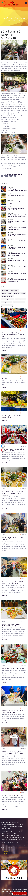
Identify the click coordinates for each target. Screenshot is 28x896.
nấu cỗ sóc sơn (5, 290)
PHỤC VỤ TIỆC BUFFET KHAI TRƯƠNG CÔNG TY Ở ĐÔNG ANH (16, 254)
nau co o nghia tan (9, 174)
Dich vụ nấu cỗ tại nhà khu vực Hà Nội (16, 273)
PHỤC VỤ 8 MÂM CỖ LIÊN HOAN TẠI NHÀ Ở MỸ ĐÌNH (16, 248)
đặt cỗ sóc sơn (14, 290)
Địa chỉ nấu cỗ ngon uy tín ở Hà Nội (16, 241)
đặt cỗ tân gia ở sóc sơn (7, 296)
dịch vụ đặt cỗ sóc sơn (19, 302)
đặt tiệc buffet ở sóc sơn (19, 293)
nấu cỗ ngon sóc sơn (6, 293)
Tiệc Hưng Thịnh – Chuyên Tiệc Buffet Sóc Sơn (16, 202)
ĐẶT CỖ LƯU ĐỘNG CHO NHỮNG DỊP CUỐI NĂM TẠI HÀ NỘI (16, 228)
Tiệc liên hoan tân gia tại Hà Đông (16, 195)
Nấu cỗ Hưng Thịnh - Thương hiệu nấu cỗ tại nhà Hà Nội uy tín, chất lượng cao (17, 215)
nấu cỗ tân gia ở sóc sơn (7, 299)
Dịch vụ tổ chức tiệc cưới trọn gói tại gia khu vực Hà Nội (16, 209)
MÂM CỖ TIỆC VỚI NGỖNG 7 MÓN (15, 260)
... (5, 384)
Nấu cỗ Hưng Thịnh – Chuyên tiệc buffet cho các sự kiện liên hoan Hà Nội (17, 189)
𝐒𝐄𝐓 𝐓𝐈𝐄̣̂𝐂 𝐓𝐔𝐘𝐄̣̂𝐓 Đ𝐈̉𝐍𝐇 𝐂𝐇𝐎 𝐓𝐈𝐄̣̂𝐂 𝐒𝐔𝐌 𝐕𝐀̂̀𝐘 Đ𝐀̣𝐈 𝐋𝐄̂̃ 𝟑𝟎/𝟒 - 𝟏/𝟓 (17, 280)
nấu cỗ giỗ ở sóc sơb (6, 302)
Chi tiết (4, 350)
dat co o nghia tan (18, 174)
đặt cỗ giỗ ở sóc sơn (20, 299)
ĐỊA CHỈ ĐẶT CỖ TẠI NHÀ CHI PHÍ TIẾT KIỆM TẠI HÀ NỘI (17, 235)
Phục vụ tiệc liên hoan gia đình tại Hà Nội (16, 267)
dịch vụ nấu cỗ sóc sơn (7, 305)
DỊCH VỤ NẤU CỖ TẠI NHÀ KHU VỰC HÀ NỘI (16, 222)
